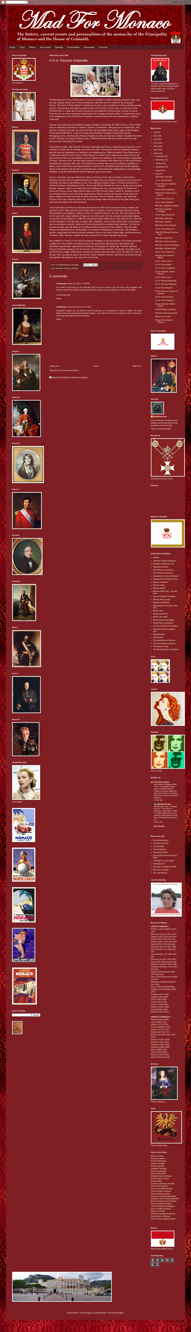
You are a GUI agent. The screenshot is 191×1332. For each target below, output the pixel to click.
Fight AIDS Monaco (160, 567)
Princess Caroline (158, 1159)
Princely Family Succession (166, 313)
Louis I (153, 1022)
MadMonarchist (160, 416)
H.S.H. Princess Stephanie (166, 284)
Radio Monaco (159, 634)
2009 (155, 153)
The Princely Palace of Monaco (165, 649)
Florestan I (155, 1045)
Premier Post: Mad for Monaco (164, 321)
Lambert (154, 997)
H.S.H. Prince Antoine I (164, 202)
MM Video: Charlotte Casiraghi (163, 210)
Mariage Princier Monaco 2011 (165, 579)
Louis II (154, 1052)
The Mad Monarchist (162, 804)
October (158, 163)
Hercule (154, 1009)
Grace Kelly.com (159, 849)
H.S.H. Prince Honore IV (165, 215)
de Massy (75, 268)
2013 (155, 139)
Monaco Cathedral (160, 582)
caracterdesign (100, 1313)
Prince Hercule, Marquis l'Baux (163, 1219)
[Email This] (84, 264)
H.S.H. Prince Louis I (163, 277)
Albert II (154, 1057)
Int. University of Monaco (163, 573)
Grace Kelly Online (160, 852)
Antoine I (154, 1024)
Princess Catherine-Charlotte (162, 1184)
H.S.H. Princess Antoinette (165, 281)
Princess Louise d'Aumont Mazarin (165, 1199)
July (157, 174)
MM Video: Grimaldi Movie (166, 248)
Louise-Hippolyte (158, 1027)
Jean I (153, 954)
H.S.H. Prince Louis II (163, 261)
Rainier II (154, 942)
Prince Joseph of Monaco (161, 1209)
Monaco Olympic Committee (164, 596)
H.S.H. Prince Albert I (163, 265)
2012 (155, 143)
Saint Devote (158, 637)
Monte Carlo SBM (160, 617)
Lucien (153, 1002)
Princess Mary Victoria (160, 1179)
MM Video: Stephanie (164, 218)
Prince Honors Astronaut (165, 190)
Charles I (154, 937)
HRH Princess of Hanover (163, 570)
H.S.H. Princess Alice (163, 180)
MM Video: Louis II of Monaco (167, 245)
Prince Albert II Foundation (163, 620)
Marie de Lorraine (158, 1211)
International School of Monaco (165, 576)
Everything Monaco (161, 840)
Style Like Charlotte (161, 870)
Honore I (154, 1004)
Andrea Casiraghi (158, 1163)
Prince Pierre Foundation (163, 623)
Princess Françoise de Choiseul (164, 1201)
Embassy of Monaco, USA (163, 564)
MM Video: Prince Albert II (165, 225)
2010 (155, 150)
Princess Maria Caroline (160, 1194)
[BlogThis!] (87, 264)
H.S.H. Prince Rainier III (164, 300)
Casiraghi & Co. (159, 864)
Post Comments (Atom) (69, 370)
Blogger (120, 1313)
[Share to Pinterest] (96, 264)
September (160, 167)
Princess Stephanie (159, 1161)
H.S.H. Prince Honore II (164, 199)
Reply (58, 299)
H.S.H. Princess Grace (164, 297)
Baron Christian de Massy (161, 1204)
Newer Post (54, 366)
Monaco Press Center (162, 599)
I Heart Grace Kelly (160, 843)
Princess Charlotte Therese (162, 1189)
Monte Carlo (158, 611)
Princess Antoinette (158, 1171)
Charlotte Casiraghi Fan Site (164, 867)
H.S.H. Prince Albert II (163, 288)
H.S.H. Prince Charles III (165, 268)
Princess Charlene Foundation (165, 626)
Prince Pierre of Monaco (160, 1216)
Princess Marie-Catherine (161, 1191)
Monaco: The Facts (163, 316)
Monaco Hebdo (159, 588)
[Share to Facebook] (93, 264)
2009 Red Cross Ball (163, 177)
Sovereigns (89, 47)
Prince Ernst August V (159, 1186)
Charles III (155, 1047)
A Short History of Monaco (165, 309)
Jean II (154, 999)
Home (12, 47)
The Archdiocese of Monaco (164, 640)
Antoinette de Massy (63, 268)
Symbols (59, 47)
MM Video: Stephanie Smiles (167, 206)
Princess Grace (157, 1156)
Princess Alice (156, 1181)
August (158, 170)
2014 (155, 136)
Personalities (73, 47)
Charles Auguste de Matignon (163, 1206)
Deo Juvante (159, 826)
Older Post (137, 366)
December (159, 156)
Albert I (153, 1050)
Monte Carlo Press (160, 614)
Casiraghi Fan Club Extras (163, 861)
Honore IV (155, 1040)
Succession (45, 47)
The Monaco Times (160, 646)
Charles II (154, 1007)
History (32, 47)
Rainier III (154, 1055)
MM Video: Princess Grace (166, 241)
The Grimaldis (158, 846)
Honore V (154, 1042)
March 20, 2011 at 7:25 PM (78, 284)
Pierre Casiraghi (157, 1166)
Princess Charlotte (158, 1196)
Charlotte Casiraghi (159, 1169)
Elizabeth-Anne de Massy (161, 1176)
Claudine (154, 994)
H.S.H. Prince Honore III (164, 229)
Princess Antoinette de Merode (163, 1214)
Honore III (155, 1032)
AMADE (156, 558)
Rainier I (154, 929)
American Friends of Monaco (164, 561)
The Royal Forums (161, 782)
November (159, 160)
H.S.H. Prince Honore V (164, 252)
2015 (155, 132)
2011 (155, 146)
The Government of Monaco (164, 643)
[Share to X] (90, 264)
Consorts (103, 47)
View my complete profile (161, 429)
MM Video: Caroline (163, 222)
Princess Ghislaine (158, 1173)
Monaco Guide (159, 585)
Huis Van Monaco (160, 873)
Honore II (154, 1019)
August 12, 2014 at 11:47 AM (79, 307)
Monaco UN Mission (161, 602)
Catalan (154, 989)
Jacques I (154, 1029)
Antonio (154, 939)
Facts (22, 47)
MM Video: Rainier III (163, 238)
